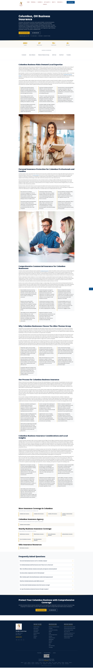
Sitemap (35, 637)
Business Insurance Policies (68, 636)
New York (33, 663)
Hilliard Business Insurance (39, 534)
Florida (41, 662)
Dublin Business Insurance (25, 534)
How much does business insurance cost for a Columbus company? (33, 560)
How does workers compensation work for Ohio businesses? (32, 573)
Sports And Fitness (52, 645)
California (29, 662)
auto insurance (36, 175)
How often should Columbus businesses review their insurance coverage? (35, 585)
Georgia (44, 662)
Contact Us (35, 636)
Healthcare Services (52, 637)
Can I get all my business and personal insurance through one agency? (34, 589)
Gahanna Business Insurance (67, 534)
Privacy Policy (39, 652)
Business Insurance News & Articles (69, 626)
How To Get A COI (67, 631)
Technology (50, 647)
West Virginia (67, 663)
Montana (70, 662)
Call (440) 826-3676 (35, 32)
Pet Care (50, 642)
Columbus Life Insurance (53, 513)
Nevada (25, 663)
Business (40, 2)
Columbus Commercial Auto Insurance (67, 514)
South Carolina (50, 663)
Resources (59, 2)
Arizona (25, 662)
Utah (60, 663)
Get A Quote (47, 2)
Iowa (52, 662)
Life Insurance (36, 631)
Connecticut (37, 662)
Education (50, 631)
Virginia (63, 663)
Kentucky (55, 662)
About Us (35, 634)
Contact (45, 4)
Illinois (47, 662)
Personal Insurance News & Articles (69, 628)
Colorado (32, 662)
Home (28, 2)
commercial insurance (44, 270)
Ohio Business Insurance (24, 547)
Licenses (54, 652)
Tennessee (54, 663)
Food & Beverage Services (53, 634)
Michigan (63, 662)
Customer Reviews (67, 637)
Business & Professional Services (54, 626)
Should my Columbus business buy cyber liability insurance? (32, 581)
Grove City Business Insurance (25, 540)
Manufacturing (51, 639)
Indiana (50, 662)
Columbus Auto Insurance (25, 513)
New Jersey (29, 663)
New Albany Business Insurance (38, 540)
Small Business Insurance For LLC (69, 633)
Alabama (22, 662)
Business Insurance (37, 633)
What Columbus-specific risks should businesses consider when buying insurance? (36, 577)
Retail (50, 644)
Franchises (50, 636)
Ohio (41, 663)
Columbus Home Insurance (39, 513)
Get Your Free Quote (24, 32)
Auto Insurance (36, 628)
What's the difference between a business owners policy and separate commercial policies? (38, 568)
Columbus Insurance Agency (25, 524)
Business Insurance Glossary (68, 634)
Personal (33, 2)
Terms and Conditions (47, 652)
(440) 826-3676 (19, 637)
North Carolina (37, 663)
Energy (50, 633)
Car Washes (51, 628)
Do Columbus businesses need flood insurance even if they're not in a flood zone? (36, 564)
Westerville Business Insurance (52, 535)
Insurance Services (36, 626)
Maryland (59, 662)
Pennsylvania (45, 663)
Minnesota (66, 662)
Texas (58, 663)
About (53, 2)
